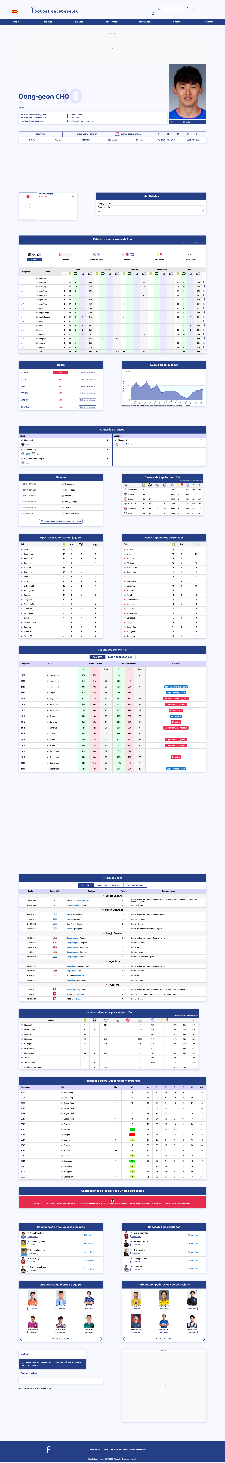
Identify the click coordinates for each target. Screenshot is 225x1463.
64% (152, 1034)
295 (198, 351)
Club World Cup (29, 1062)
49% (199, 504)
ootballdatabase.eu (56, 11)
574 (90, 339)
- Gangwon (73, 919)
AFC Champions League (33, 1067)
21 (178, 287)
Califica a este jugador (87, 372)
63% (152, 1030)
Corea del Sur (38, 117)
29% (184, 1025)
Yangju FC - (75, 994)
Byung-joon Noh (140, 1258)
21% (193, 504)
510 (198, 300)
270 (105, 1062)
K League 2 (28, 1034)
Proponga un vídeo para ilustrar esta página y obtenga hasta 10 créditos (51, 1364)
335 (90, 326)
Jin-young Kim (32, 1306)
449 (198, 330)
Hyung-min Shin (192, 1329)
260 (90, 308)
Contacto (104, 1449)
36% (174, 1034)
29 (178, 282)
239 (198, 304)
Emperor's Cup (29, 1048)
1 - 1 (123, 943)
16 (70, 300)
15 (64, 590)
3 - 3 (123, 975)
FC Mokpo (28, 609)
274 (90, 291)
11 (184, 287)
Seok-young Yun (136, 1329)
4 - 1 (123, 957)
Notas (32, 140)
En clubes (97, 657)
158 (198, 287)
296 (69, 351)
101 (144, 334)
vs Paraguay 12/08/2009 (90, 121)
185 (90, 304)
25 (70, 326)
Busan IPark (29, 554)
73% (152, 1025)
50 (144, 499)
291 (90, 334)
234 (198, 334)
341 (178, 351)
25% (174, 1044)
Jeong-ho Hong (164, 1329)
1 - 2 (123, 947)
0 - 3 (123, 900)
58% (174, 1030)
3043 (140, 1044)
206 (140, 1048)
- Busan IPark (74, 915)
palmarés (86, 140)
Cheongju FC (29, 604)
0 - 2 (123, 938)
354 (105, 1025)
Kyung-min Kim (33, 1329)
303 (165, 509)
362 (105, 1067)
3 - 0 (123, 919)
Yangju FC (28, 636)
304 (105, 1044)
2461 (173, 494)
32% (199, 499)
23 (70, 308)
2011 (28, 454)
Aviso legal (94, 1449)
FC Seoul (27, 568)
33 (178, 343)
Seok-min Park (61, 1306)
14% (184, 1034)
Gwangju (130, 590)
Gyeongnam (29, 590)
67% (152, 1044)
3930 (173, 504)
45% (193, 509)
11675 (140, 1025)
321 (198, 308)
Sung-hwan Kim (37, 1233)
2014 (132, 445)
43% (174, 1067)
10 (76, 287)
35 (144, 494)
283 (144, 351)
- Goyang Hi (77, 957)
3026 (140, 1039)
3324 (173, 499)
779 (140, 1034)
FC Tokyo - (75, 975)
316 (117, 351)
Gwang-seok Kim (140, 1241)
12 (64, 558)
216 (105, 1039)
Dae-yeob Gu (89, 1329)
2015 (28, 445)
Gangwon (28, 600)
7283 (173, 509)
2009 (122, 445)
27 (70, 334)
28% (199, 513)
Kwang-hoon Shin (140, 1233)
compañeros (193, 140)
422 (90, 343)
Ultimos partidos (166, 140)
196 (165, 499)
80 (144, 513)
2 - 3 (123, 905)
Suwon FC (28, 631)
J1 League (28, 1044)
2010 (28, 463)
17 (178, 295)
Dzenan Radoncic (37, 1250)
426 (198, 343)
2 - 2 (123, 971)
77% (187, 494)
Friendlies (27, 1058)
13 (64, 572)
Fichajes (112, 140)
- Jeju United (77, 947)
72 (184, 351)
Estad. (139, 140)
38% (193, 499)
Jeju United (28, 572)
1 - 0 (123, 915)
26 (70, 282)
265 (198, 282)
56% (187, 513)
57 (85, 1044)
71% (152, 1067)
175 (90, 347)
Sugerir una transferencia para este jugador (62, 521)
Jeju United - (78, 900)
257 (117, 339)
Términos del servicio (119, 1449)
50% (187, 490)
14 (70, 291)
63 (76, 351)
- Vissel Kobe (76, 980)
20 (70, 287)
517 (144, 295)
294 (90, 351)
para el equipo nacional (120, 657)
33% (193, 1039)
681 (105, 1053)
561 (198, 317)
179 (85, 1025)
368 (198, 326)
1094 (140, 1030)
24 (150, 509)
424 (90, 330)
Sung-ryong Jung (37, 1241)
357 (165, 504)
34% (193, 1025)
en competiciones (135, 885)
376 (165, 513)
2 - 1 (123, 924)
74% (152, 1039)
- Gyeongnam (74, 929)
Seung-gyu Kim (136, 1306)
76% (187, 499)
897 (198, 295)
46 (85, 1039)
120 (144, 287)
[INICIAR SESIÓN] (193, 9)
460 (90, 300)
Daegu (26, 577)
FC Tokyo (130, 609)
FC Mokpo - (75, 999)
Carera (58, 140)
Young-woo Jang (60, 1329)
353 (90, 282)
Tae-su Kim (138, 1266)
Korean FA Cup (29, 1030)
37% (174, 1025)
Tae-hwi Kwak (192, 1306)
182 (105, 1030)
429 (198, 339)
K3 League (28, 1039)
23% (193, 494)
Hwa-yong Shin (139, 1250)
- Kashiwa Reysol (78, 966)
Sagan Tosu (42, 291)
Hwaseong (42, 278)
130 (90, 313)
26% (184, 1044)
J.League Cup (29, 1053)
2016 (39, 454)
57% (199, 494)
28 (178, 308)
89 (144, 282)
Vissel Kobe (132, 613)
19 (70, 317)
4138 (173, 513)
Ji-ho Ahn (89, 1306)
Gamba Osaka (133, 600)
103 (143, 509)
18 (70, 339)
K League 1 (28, 1025)
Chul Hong (34, 1258)
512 (90, 317)
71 (144, 504)
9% (175, 1053)
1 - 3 (123, 966)
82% (187, 509)
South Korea (132, 490)
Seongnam (131, 631)
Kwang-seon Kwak (38, 1267)
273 (165, 494)
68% (187, 504)
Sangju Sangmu (44, 313)
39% (193, 513)
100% (153, 1062)
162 (90, 287)
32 (178, 334)
